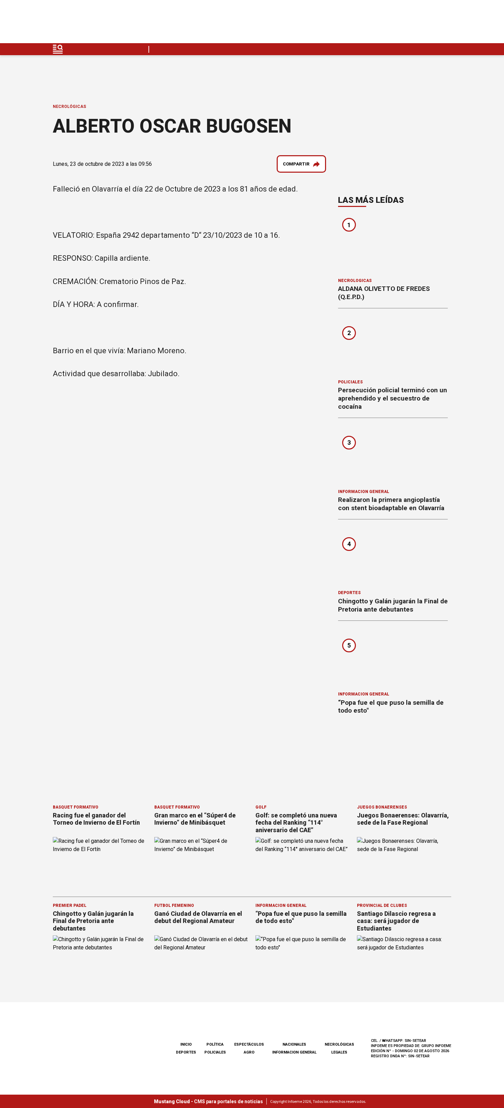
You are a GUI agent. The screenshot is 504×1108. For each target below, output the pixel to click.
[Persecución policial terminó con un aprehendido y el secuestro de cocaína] (393, 346)
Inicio (186, 1044)
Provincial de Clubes (382, 905)
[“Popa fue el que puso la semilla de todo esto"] (393, 658)
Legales (339, 1052)
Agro (249, 1052)
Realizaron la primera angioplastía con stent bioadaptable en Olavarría (391, 504)
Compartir (296, 164)
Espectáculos (249, 1044)
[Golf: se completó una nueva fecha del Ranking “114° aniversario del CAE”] (302, 863)
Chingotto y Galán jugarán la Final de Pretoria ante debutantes (393, 605)
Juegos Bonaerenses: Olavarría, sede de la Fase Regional (403, 819)
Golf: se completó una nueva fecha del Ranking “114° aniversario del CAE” (296, 823)
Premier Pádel (69, 905)
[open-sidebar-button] (58, 49)
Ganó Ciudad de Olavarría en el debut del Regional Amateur (198, 917)
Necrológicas (69, 106)
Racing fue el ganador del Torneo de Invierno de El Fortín (96, 819)
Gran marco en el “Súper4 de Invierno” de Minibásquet (195, 819)
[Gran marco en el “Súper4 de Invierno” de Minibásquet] (201, 863)
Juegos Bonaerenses (382, 807)
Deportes (349, 592)
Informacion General (363, 491)
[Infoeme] (96, 23)
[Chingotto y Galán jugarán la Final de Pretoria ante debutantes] (393, 557)
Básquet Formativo (75, 807)
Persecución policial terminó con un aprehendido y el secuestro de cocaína (392, 398)
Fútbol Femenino (174, 905)
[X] (445, 23)
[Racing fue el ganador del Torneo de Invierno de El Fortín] (100, 863)
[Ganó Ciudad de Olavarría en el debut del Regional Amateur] (201, 961)
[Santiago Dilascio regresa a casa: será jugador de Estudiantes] (404, 961)
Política (215, 1044)
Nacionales (294, 1044)
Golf (260, 807)
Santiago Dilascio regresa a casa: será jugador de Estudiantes (396, 921)
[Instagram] (413, 23)
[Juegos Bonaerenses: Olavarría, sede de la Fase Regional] (404, 863)
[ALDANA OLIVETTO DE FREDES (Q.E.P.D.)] (393, 244)
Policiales (350, 382)
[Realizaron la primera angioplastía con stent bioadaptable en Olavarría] (393, 456)
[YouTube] (429, 23)
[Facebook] (397, 23)
